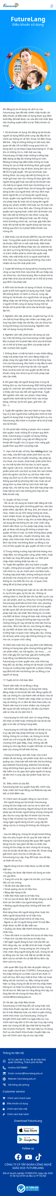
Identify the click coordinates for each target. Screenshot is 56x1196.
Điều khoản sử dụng (17, 1103)
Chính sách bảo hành (18, 1114)
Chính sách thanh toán (19, 1098)
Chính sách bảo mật (17, 1109)
